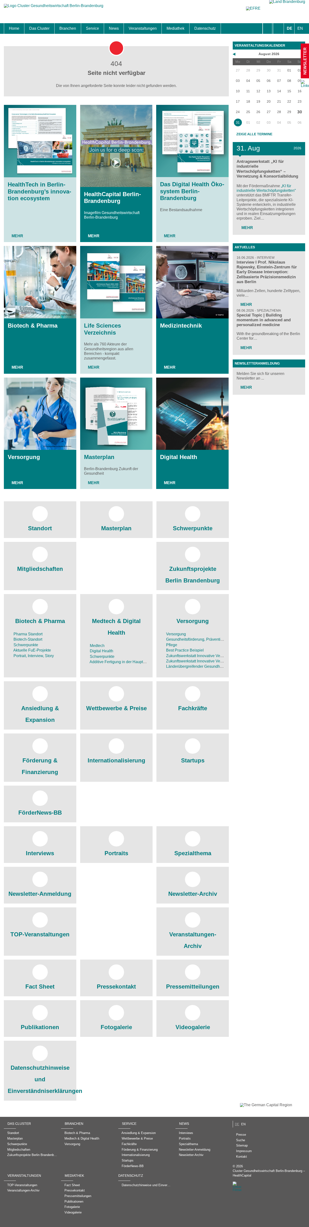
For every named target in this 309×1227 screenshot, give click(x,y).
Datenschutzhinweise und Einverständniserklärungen (40, 1079)
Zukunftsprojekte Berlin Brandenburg (192, 575)
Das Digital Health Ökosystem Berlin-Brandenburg (192, 191)
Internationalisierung (116, 760)
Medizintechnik (181, 325)
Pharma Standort (27, 634)
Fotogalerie (116, 1027)
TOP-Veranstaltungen (40, 934)
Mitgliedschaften (40, 569)
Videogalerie (193, 1027)
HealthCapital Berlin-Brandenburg (112, 197)
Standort (40, 528)
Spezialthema (192, 853)
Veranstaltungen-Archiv (192, 940)
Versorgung (24, 457)
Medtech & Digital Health (116, 627)
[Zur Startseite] (53, 8)
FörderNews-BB (40, 812)
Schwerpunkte (192, 528)
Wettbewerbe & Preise (116, 708)
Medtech (97, 646)
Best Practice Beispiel (184, 650)
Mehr (17, 236)
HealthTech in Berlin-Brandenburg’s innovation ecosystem (39, 191)
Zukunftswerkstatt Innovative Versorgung (200, 656)
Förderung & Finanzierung (40, 766)
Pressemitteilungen (192, 986)
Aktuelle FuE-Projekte (32, 650)
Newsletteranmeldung (257, 363)
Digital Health (178, 457)
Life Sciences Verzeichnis (102, 329)
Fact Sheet (40, 986)
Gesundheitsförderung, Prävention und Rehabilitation (211, 639)
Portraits (116, 853)
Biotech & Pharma (32, 325)
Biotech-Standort (27, 639)
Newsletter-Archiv (192, 893)
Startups (192, 760)
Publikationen (40, 1027)
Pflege (171, 645)
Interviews (40, 853)
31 (238, 122)
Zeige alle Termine (254, 134)
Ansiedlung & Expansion (40, 714)
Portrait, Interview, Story (33, 656)
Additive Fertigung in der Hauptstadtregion (125, 662)
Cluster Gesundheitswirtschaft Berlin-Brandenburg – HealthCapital (269, 1173)
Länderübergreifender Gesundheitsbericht (201, 666)
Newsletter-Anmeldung (39, 893)
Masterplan (99, 457)
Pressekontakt (116, 986)
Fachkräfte (192, 708)
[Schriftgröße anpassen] (278, 28)
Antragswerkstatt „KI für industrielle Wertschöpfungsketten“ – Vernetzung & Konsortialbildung (267, 168)
